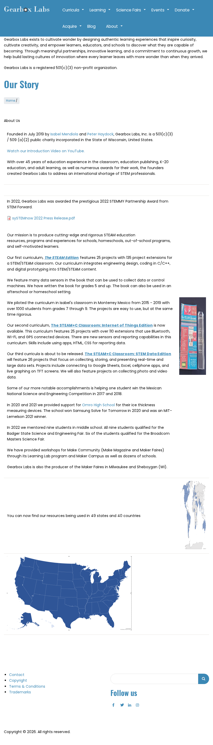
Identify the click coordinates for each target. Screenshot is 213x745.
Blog (91, 26)
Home (10, 101)
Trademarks (20, 692)
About (114, 29)
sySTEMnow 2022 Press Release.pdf (43, 218)
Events (160, 12)
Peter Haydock (100, 134)
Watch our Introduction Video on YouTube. (46, 151)
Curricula (73, 12)
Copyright (18, 680)
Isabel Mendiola (64, 134)
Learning (100, 12)
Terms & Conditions (27, 686)
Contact (16, 674)
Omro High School (98, 405)
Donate (185, 12)
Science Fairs (131, 12)
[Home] (26, 9)
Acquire (72, 29)
